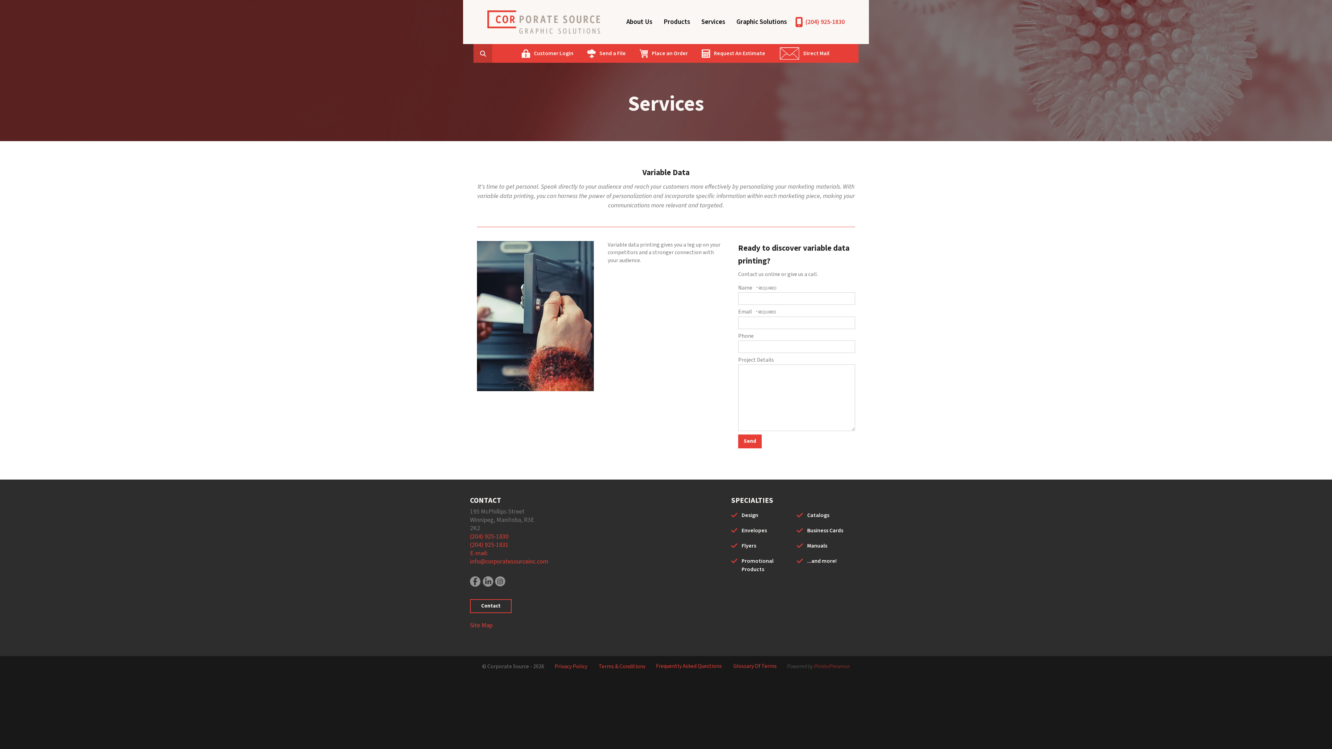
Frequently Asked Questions (689, 666)
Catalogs (818, 515)
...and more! (822, 561)
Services (713, 22)
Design (750, 515)
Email (745, 312)
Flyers (749, 546)
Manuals (817, 546)
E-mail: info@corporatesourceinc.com (509, 557)
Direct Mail (816, 53)
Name (745, 288)
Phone (746, 336)
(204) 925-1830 (825, 22)
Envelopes (754, 530)
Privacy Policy (571, 666)
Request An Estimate (739, 53)
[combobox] (493, 53)
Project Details (756, 360)
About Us (639, 22)
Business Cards (825, 530)
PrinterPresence (832, 666)
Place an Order (670, 53)
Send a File (612, 53)
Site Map (481, 625)
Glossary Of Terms (755, 666)
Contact (491, 606)
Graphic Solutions (761, 22)
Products (677, 22)
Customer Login (553, 53)
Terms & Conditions (622, 666)
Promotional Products (758, 565)
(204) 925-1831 (489, 545)
